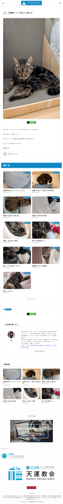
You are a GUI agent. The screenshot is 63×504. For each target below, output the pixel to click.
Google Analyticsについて (31, 499)
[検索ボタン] (60, 3)
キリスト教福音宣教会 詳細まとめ (10, 496)
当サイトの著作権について (54, 497)
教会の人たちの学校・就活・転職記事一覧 (12, 497)
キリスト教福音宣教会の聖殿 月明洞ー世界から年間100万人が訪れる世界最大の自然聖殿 (40, 496)
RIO (11, 340)
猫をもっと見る (31, 299)
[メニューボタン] (3, 3)
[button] (28, 122)
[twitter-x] (31, 416)
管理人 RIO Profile (41, 497)
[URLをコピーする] (34, 122)
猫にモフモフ (8, 309)
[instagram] (34, 416)
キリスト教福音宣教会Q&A (30, 497)
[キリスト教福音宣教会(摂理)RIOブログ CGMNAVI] (31, 3)
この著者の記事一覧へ (39, 351)
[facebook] (29, 416)
